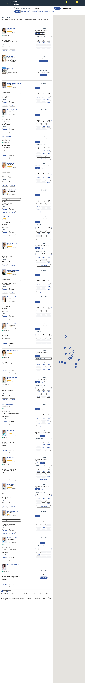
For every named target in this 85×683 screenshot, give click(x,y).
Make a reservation (43, 60)
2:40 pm (38, 444)
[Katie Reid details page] (4, 165)
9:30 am (43, 153)
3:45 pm (48, 262)
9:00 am (48, 97)
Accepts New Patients (25, 11)
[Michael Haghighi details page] (4, 112)
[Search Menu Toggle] (77, 2)
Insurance (35, 11)
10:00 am (48, 99)
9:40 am (48, 367)
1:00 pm (48, 42)
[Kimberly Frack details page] (4, 299)
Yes (42, 33)
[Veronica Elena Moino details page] (4, 272)
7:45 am (38, 42)
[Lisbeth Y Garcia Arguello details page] (4, 85)
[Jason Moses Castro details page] (4, 513)
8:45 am (38, 391)
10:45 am (43, 503)
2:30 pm (43, 97)
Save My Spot (43, 74)
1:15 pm (48, 423)
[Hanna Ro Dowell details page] (4, 379)
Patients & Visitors (51, 4)
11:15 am (38, 177)
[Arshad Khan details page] (4, 486)
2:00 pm (48, 126)
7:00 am (38, 337)
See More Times (44, 158)
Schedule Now (71, 1)
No (37, 33)
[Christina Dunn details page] (4, 326)
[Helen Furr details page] (4, 460)
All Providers (17, 11)
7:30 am (38, 124)
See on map (5, 50)
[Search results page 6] (11, 591)
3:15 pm (43, 394)
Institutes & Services (41, 4)
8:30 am (43, 42)
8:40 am (48, 471)
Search (56, 8)
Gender (52, 11)
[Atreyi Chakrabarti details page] (4, 353)
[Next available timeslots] (51, 39)
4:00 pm (38, 150)
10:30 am (48, 102)
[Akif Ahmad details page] (4, 433)
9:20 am (43, 444)
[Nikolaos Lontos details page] (4, 192)
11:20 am (38, 311)
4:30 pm (38, 259)
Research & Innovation (73, 4)
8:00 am (48, 284)
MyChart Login (62, 1)
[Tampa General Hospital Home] (13, 3)
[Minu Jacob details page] (4, 31)
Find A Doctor (24, 4)
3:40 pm (48, 447)
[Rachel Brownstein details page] (4, 567)
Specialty (47, 11)
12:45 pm (48, 420)
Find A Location (32, 4)
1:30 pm (38, 97)
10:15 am (43, 155)
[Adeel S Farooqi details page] (4, 245)
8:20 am (43, 311)
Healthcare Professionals (61, 4)
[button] (11, 38)
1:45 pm (38, 396)
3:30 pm (48, 259)
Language (41, 11)
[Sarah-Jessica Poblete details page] (4, 540)
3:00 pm (43, 99)
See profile (13, 50)
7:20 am (38, 554)
